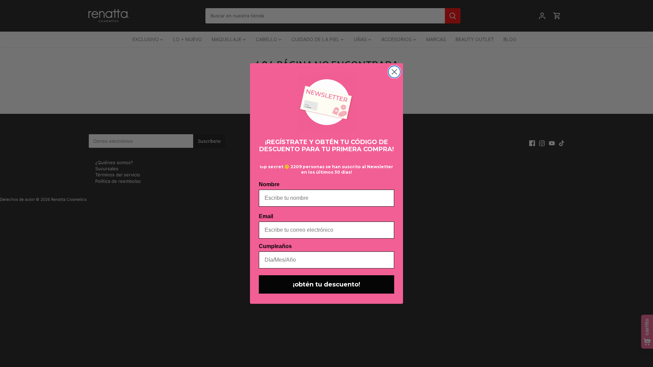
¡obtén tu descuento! (326, 284)
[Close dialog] (394, 72)
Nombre (269, 184)
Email (266, 216)
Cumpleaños (275, 246)
